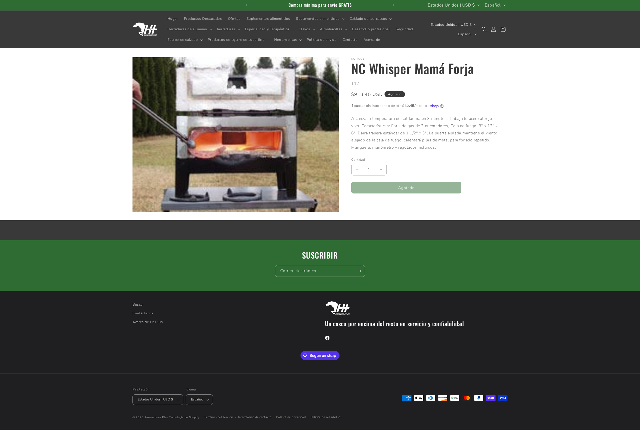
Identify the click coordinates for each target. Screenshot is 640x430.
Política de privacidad (291, 417)
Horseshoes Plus (156, 417)
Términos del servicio (218, 417)
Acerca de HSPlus (147, 322)
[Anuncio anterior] (246, 5)
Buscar (138, 304)
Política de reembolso (325, 417)
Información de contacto (255, 417)
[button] (319, 19)
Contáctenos (143, 313)
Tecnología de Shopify (184, 417)
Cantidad (358, 159)
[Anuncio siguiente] (393, 5)
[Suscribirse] (359, 271)
